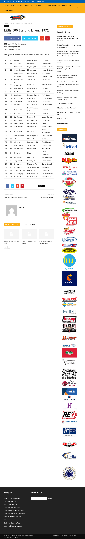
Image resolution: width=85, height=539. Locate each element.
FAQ (70, 5)
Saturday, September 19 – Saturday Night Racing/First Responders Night (69, 69)
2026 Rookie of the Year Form (14, 511)
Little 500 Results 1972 (46, 198)
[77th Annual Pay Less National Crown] (46, 234)
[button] (78, 7)
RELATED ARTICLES (11, 224)
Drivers (27, 5)
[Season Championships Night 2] (11, 234)
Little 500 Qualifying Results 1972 (15, 198)
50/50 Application (10, 501)
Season (19, 5)
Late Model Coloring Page (13, 526)
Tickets (13, 5)
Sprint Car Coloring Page (12, 523)
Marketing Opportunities (60, 535)
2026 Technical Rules (11, 504)
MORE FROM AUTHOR (28, 224)
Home (7, 5)
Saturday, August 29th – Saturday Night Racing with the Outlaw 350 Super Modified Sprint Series (68, 54)
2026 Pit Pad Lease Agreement (14, 514)
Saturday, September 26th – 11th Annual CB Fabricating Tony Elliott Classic (68, 84)
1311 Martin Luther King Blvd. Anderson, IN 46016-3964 (19, 1)
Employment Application (12, 498)
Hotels (64, 5)
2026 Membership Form (12, 507)
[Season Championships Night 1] (29, 234)
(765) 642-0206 (40, 1)
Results (6, 26)
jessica (21, 207)
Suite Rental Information (51, 5)
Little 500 (36, 5)
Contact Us (9, 10)
